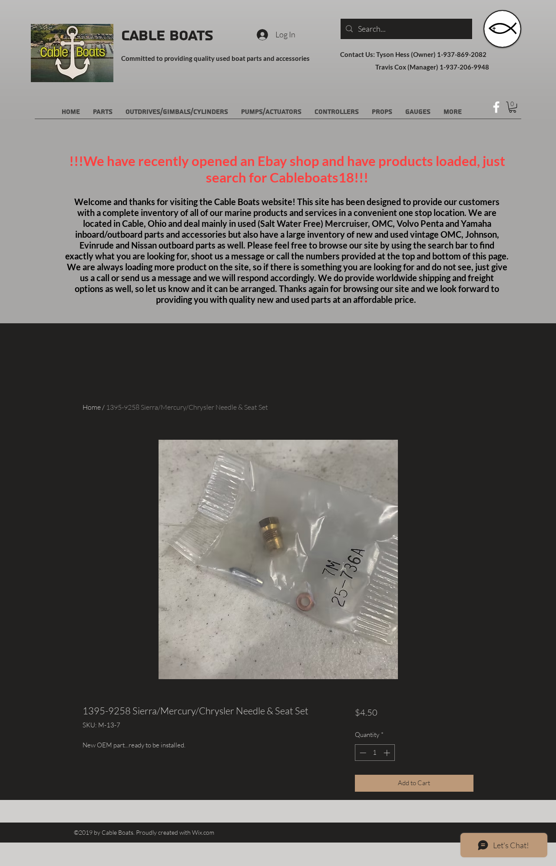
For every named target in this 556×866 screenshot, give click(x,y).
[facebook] (496, 107)
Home (92, 407)
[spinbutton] (374, 753)
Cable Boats (167, 36)
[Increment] (388, 753)
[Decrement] (362, 753)
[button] (512, 107)
